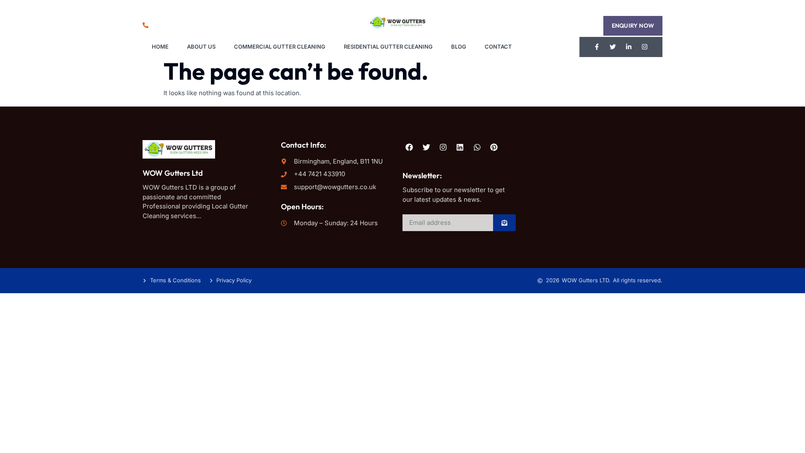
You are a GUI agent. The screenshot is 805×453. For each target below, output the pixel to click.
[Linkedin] (460, 147)
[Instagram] (645, 47)
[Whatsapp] (477, 147)
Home (160, 46)
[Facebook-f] (597, 47)
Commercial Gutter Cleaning (279, 46)
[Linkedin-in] (629, 47)
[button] (632, 25)
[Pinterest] (494, 147)
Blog (458, 46)
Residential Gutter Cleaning (388, 46)
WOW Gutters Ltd (173, 173)
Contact (498, 46)
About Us (201, 46)
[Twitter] (613, 47)
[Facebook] (409, 147)
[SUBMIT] (504, 222)
